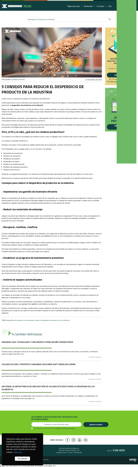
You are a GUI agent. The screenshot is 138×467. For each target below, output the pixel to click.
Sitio (110, 6)
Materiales (88, 6)
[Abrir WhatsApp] (132, 461)
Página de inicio (73, 6)
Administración (18, 79)
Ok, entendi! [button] (22, 458)
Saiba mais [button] (17, 452)
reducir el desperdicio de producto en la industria (52, 320)
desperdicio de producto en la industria (20, 320)
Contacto (100, 6)
